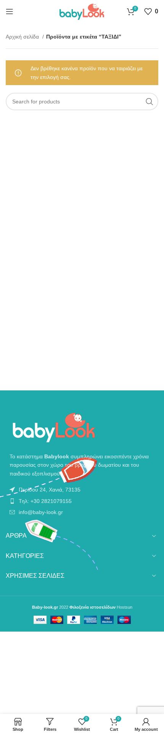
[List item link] (82, 489)
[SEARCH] (149, 101)
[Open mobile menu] (9, 11)
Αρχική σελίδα (23, 37)
